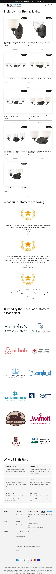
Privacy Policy (19, 524)
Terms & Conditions (21, 528)
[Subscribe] (39, 550)
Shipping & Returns (21, 518)
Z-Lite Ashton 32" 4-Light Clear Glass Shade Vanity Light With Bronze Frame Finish (15, 115)
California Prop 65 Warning (20, 532)
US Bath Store (29, 562)
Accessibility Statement (19, 540)
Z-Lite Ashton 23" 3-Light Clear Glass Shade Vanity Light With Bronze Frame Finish (15, 152)
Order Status (7, 524)
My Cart (6, 514)
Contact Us (6, 531)
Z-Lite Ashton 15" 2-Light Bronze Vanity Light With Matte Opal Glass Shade (40, 152)
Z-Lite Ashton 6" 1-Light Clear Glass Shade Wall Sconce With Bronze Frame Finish (39, 43)
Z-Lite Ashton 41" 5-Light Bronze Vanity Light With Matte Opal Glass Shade (15, 79)
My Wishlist (6, 518)
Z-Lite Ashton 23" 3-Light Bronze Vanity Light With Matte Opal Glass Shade (40, 115)
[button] (4, 5)
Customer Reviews (20, 514)
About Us (18, 521)
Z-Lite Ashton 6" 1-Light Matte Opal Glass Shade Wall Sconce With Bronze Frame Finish (15, 43)
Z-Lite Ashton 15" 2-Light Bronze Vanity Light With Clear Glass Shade (15, 188)
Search (5, 521)
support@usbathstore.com (35, 527)
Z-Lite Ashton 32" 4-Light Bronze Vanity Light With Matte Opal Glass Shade (40, 79)
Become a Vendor (20, 536)
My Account (7, 528)
